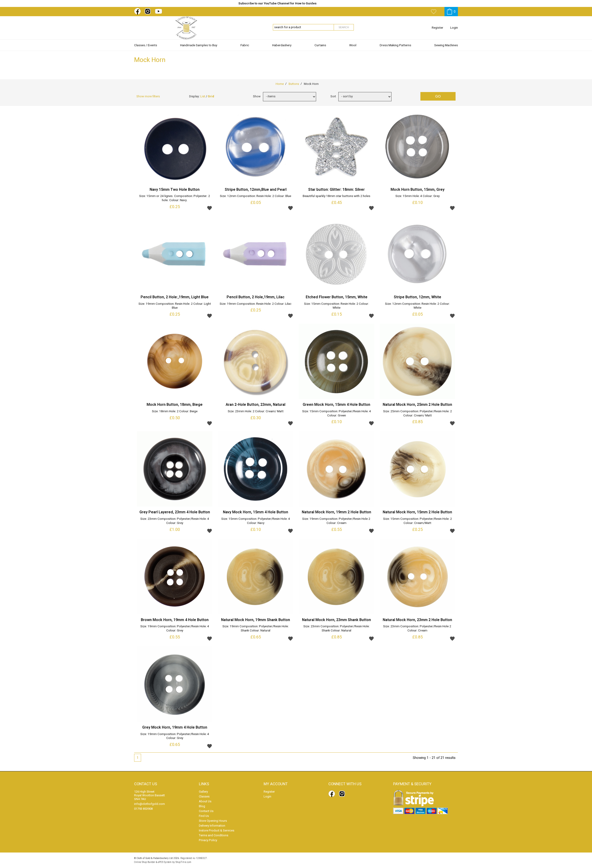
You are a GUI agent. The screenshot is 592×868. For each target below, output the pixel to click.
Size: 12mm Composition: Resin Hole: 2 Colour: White (417, 306)
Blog (202, 806)
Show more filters (148, 96)
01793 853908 (143, 808)
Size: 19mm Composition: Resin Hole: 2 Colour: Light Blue (175, 306)
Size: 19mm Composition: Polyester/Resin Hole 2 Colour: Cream (336, 521)
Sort (333, 96)
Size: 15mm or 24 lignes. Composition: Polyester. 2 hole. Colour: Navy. (174, 198)
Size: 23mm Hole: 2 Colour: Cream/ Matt (256, 411)
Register (437, 27)
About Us (205, 801)
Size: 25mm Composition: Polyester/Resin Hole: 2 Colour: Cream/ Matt (417, 413)
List (202, 96)
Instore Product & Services (216, 830)
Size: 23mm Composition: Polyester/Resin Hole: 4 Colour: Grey (174, 521)
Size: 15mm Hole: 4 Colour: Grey (417, 196)
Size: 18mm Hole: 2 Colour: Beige (174, 411)
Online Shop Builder (144, 862)
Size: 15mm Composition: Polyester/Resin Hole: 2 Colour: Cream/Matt (417, 521)
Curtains (320, 45)
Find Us (204, 816)
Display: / (201, 96)
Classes (204, 796)
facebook (138, 11)
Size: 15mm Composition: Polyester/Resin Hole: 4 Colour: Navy (255, 521)
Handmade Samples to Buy (198, 45)
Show (257, 96)
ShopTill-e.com (183, 862)
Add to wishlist (209, 208)
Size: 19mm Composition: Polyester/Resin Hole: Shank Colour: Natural (255, 629)
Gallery (203, 791)
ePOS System (165, 862)
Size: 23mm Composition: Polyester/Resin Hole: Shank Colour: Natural (336, 629)
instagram (149, 11)
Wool (352, 45)
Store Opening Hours (213, 821)
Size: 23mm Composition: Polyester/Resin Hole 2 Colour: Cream (417, 629)
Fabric (244, 45)
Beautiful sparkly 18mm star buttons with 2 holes (336, 196)
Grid (211, 96)
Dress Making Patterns (395, 45)
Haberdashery (281, 45)
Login (454, 27)
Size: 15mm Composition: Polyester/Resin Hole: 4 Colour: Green (336, 413)
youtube (159, 11)
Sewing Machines (446, 45)
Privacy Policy (208, 840)
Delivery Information (212, 825)
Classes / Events (145, 45)
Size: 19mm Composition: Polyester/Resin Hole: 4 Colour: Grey (174, 629)
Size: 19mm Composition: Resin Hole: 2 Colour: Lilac (255, 304)
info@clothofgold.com (149, 804)
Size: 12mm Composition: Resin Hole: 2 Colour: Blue (255, 196)
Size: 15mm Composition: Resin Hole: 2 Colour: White (336, 306)
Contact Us (206, 811)
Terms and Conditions (213, 835)
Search (344, 27)
